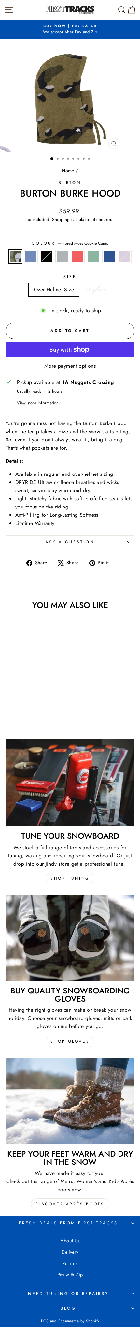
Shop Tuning (70, 878)
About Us (69, 1240)
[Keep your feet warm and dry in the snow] (70, 1101)
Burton (70, 183)
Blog (68, 1308)
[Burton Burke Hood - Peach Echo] (41, 696)
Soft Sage (93, 256)
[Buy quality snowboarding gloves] (70, 938)
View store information (38, 403)
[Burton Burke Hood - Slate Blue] (18, 696)
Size (69, 277)
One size (96, 289)
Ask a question (70, 542)
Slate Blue (30, 256)
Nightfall (109, 256)
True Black (46, 256)
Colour (70, 243)
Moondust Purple (124, 256)
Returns (70, 1263)
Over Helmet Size (54, 289)
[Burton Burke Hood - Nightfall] (26, 702)
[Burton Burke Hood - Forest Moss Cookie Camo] (11, 696)
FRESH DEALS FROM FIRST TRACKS (68, 1223)
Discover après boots (70, 1204)
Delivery (70, 1252)
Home (68, 170)
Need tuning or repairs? (68, 1294)
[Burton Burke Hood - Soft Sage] (48, 696)
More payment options (70, 366)
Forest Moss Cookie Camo (15, 256)
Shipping (61, 219)
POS (45, 1321)
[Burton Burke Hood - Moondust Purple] (33, 702)
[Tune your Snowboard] (70, 782)
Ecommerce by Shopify (78, 1321)
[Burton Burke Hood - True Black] (26, 696)
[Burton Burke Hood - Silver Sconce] (33, 696)
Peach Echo (77, 256)
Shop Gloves (70, 1041)
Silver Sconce (62, 256)
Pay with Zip (70, 1274)
